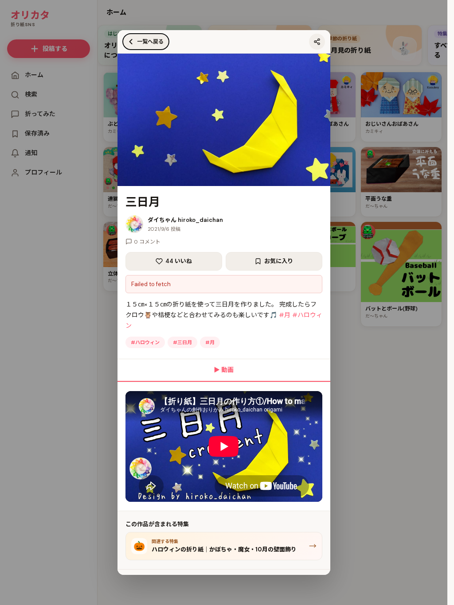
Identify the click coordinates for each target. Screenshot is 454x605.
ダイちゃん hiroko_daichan (185, 220)
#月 (284, 315)
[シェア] (317, 42)
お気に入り (278, 261)
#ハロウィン (145, 342)
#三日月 (182, 342)
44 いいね (178, 261)
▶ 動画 (224, 370)
